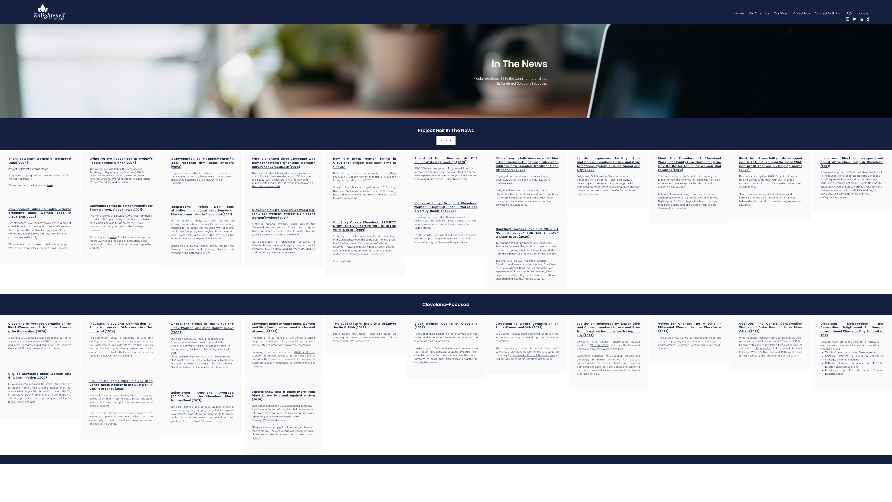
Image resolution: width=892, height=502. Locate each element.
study (113, 237)
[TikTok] (868, 19)
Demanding (705, 162)
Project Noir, (693, 176)
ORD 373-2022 (599, 345)
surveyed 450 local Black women (534, 355)
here (49, 185)
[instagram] (847, 19)
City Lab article (348, 236)
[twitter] (854, 19)
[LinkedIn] (861, 19)
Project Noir (615, 179)
